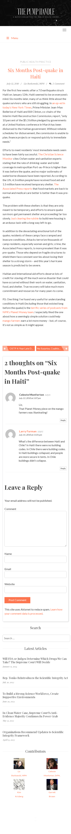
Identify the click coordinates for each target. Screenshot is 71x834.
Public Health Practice (35, 61)
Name (8, 553)
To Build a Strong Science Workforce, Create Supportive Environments (31, 695)
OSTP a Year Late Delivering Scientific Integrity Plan (22, 348)
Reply (63, 420)
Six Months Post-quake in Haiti (35, 73)
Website (9, 584)
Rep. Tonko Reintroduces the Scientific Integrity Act (35, 678)
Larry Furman (28, 431)
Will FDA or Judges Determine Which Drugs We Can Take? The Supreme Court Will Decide (35, 660)
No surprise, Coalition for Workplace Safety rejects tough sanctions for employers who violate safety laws (52, 348)
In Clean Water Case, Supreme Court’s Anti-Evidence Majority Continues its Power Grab (30, 714)
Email (7, 569)
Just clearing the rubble (25, 218)
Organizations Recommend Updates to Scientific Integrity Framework (33, 733)
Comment (10, 508)
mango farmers (12, 320)
